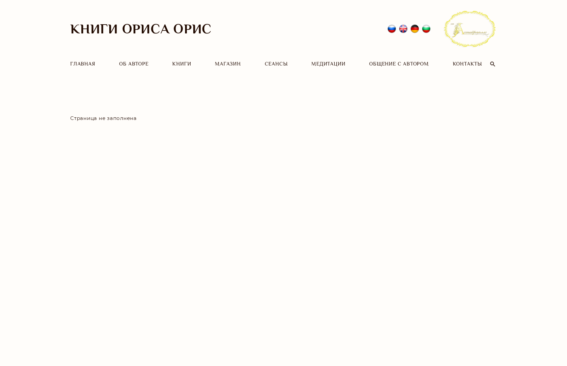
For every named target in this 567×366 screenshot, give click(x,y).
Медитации (328, 64)
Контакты (467, 64)
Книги (181, 64)
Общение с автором (399, 64)
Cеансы (276, 64)
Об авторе (133, 64)
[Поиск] (493, 64)
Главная (82, 64)
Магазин (228, 64)
